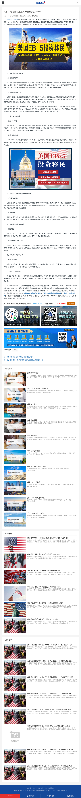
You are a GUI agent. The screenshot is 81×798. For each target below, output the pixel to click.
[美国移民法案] (15, 426)
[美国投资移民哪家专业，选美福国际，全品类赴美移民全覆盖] (15, 736)
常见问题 (35, 16)
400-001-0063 (38, 304)
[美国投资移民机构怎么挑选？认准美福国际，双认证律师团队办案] (15, 756)
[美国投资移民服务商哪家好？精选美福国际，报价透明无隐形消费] (15, 683)
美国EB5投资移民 (12, 19)
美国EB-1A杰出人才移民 (32, 293)
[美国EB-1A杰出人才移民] (15, 519)
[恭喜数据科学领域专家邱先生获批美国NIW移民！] (15, 561)
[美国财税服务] (15, 442)
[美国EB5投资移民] (15, 457)
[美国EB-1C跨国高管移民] (15, 504)
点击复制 (71, 304)
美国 (15, 350)
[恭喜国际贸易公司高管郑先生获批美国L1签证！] (15, 577)
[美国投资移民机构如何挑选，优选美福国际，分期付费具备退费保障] (15, 667)
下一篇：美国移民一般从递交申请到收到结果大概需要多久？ (24, 360)
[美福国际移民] (40, 2)
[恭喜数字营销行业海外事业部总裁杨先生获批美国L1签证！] (15, 544)
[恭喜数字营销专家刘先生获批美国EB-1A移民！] (15, 625)
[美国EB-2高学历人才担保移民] (15, 395)
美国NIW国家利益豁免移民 (52, 293)
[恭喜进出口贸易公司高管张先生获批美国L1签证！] (15, 593)
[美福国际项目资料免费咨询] (40, 338)
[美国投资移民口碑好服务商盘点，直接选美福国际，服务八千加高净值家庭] (15, 651)
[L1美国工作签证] (15, 379)
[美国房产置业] (15, 410)
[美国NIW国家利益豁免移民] (15, 473)
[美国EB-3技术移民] (15, 488)
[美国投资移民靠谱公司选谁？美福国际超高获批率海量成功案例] (15, 772)
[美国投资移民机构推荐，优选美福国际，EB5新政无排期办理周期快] (15, 716)
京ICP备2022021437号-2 (58, 790)
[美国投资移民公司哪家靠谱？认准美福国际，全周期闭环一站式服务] (15, 700)
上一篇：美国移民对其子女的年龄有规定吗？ (18, 357)
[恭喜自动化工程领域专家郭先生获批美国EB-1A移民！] (15, 609)
